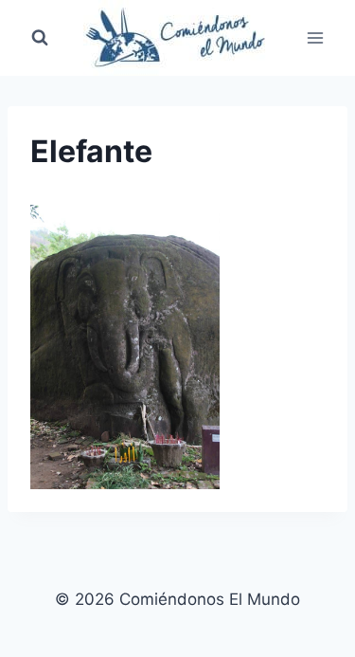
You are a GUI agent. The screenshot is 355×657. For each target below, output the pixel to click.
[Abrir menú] (314, 37)
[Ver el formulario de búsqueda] (40, 38)
